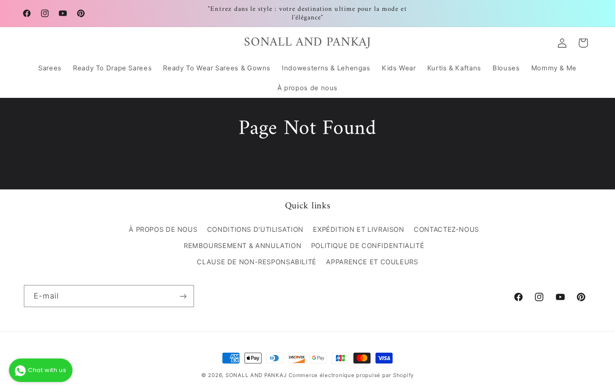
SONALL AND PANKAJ (256, 375)
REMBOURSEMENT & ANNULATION (242, 246)
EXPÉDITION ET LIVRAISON (358, 229)
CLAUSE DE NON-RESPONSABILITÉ (257, 262)
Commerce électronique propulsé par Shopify (351, 375)
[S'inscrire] (182, 296)
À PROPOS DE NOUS (163, 229)
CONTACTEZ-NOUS (446, 229)
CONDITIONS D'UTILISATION (255, 229)
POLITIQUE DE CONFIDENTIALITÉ (368, 246)
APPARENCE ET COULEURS (372, 262)
